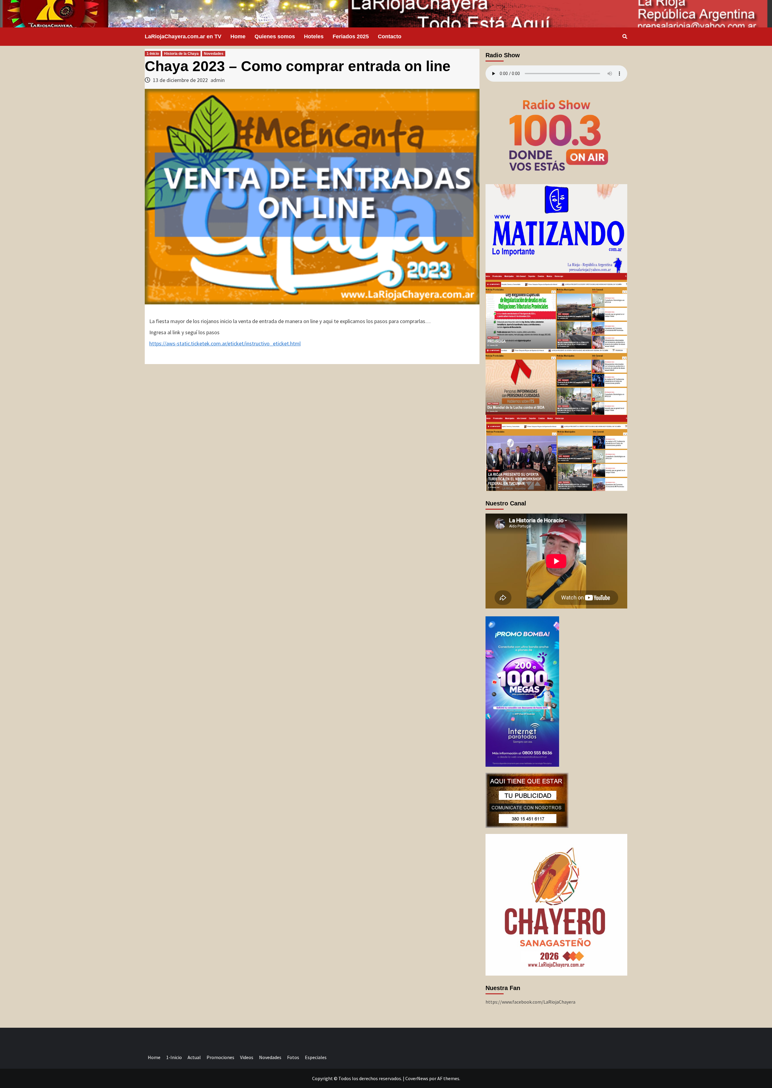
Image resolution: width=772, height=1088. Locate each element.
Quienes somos (275, 36)
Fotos (293, 1057)
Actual (194, 1057)
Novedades (213, 54)
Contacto (389, 36)
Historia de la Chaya (181, 54)
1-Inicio (153, 54)
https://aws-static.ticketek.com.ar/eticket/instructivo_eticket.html (225, 343)
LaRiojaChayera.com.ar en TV (183, 36)
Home (237, 36)
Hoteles (314, 36)
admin (217, 80)
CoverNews (416, 1078)
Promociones (220, 1057)
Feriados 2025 (351, 36)
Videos (246, 1057)
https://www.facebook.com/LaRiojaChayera (530, 1002)
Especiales (316, 1057)
